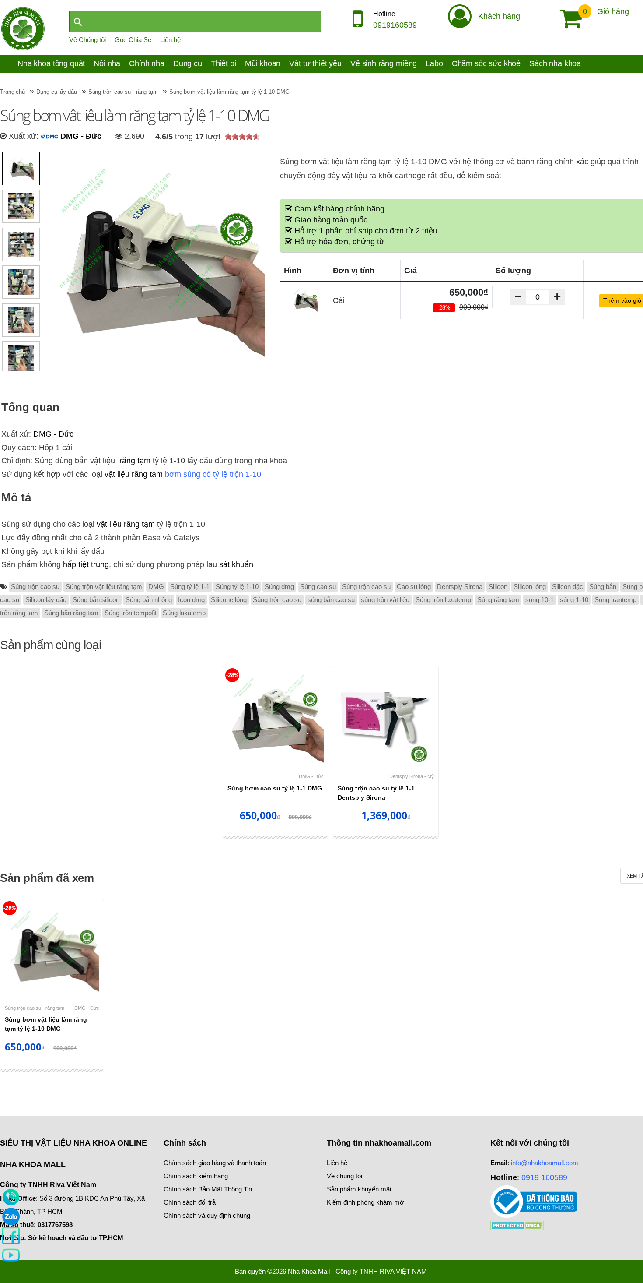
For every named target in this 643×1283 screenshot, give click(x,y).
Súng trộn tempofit (131, 613)
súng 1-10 (574, 599)
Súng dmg (279, 586)
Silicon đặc (567, 586)
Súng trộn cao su (35, 586)
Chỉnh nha (146, 63)
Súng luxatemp (184, 613)
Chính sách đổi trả (190, 1202)
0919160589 (395, 25)
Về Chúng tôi (87, 39)
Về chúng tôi (344, 1176)
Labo (434, 63)
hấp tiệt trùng (86, 564)
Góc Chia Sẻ (133, 39)
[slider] (242, 136)
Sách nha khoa (555, 63)
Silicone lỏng (229, 599)
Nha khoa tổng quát (51, 63)
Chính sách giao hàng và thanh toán (215, 1163)
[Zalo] (11, 1216)
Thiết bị (223, 63)
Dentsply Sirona (459, 586)
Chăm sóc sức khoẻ (486, 63)
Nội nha (107, 63)
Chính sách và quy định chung (207, 1215)
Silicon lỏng (530, 586)
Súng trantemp (615, 599)
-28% (232, 675)
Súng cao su (318, 586)
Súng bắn (602, 586)
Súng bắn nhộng (149, 599)
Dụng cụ (187, 63)
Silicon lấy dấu (45, 599)
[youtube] (11, 1254)
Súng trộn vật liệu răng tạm (104, 586)
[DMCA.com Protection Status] (517, 1224)
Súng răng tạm (498, 599)
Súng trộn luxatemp (443, 599)
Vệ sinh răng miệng (383, 63)
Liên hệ (170, 39)
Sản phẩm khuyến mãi (359, 1189)
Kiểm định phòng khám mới (366, 1202)
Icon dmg (191, 599)
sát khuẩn (236, 564)
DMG (156, 586)
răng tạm (134, 460)
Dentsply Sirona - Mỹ (411, 776)
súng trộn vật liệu (385, 599)
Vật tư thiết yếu (315, 63)
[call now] (11, 1196)
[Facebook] (11, 1235)
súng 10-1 (539, 599)
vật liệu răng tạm (134, 474)
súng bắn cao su (331, 599)
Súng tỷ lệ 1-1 (190, 586)
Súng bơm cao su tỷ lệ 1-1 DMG (274, 788)
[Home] (22, 28)
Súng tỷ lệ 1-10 (237, 586)
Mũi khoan (263, 63)
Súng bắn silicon (96, 599)
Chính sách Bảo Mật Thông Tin (208, 1189)
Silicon (498, 586)
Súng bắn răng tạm (71, 613)
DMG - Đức (79, 136)
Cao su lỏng (414, 586)
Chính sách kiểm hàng (196, 1176)
